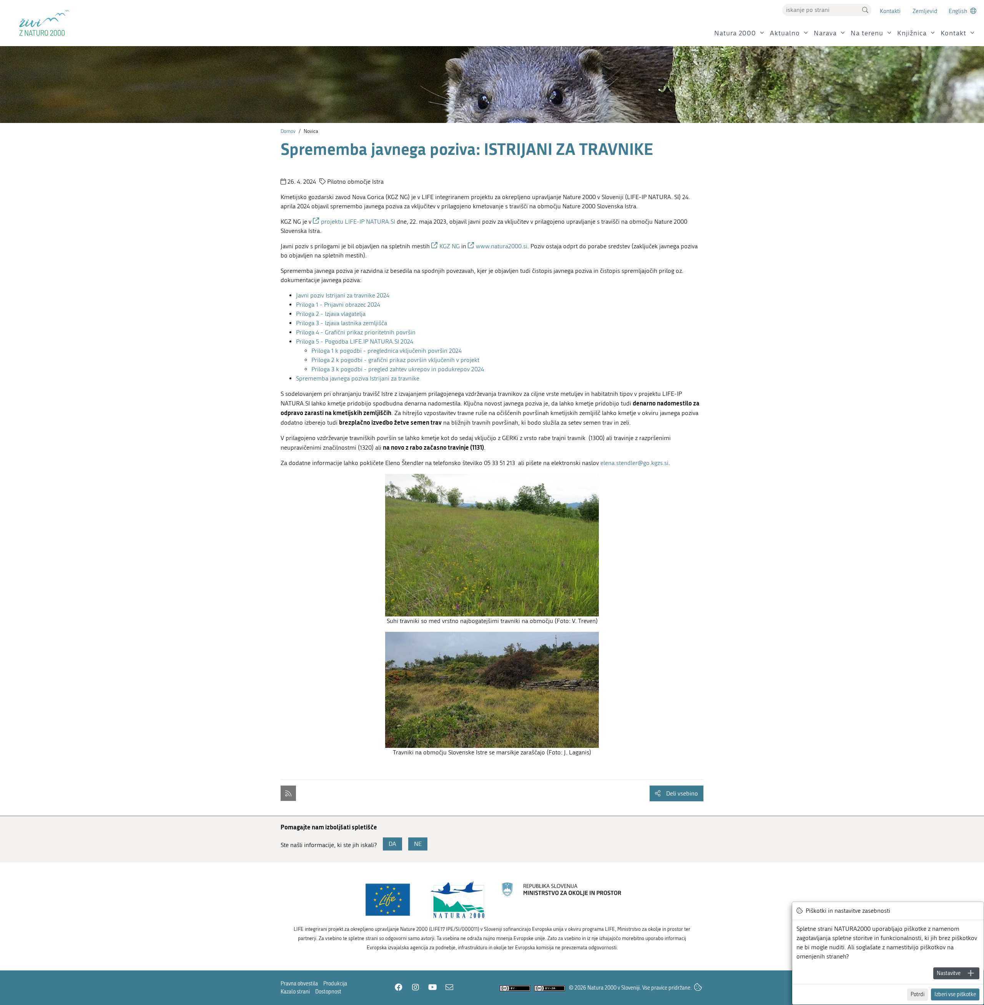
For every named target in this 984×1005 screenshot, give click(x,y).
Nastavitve (949, 973)
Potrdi (917, 994)
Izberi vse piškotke (955, 994)
